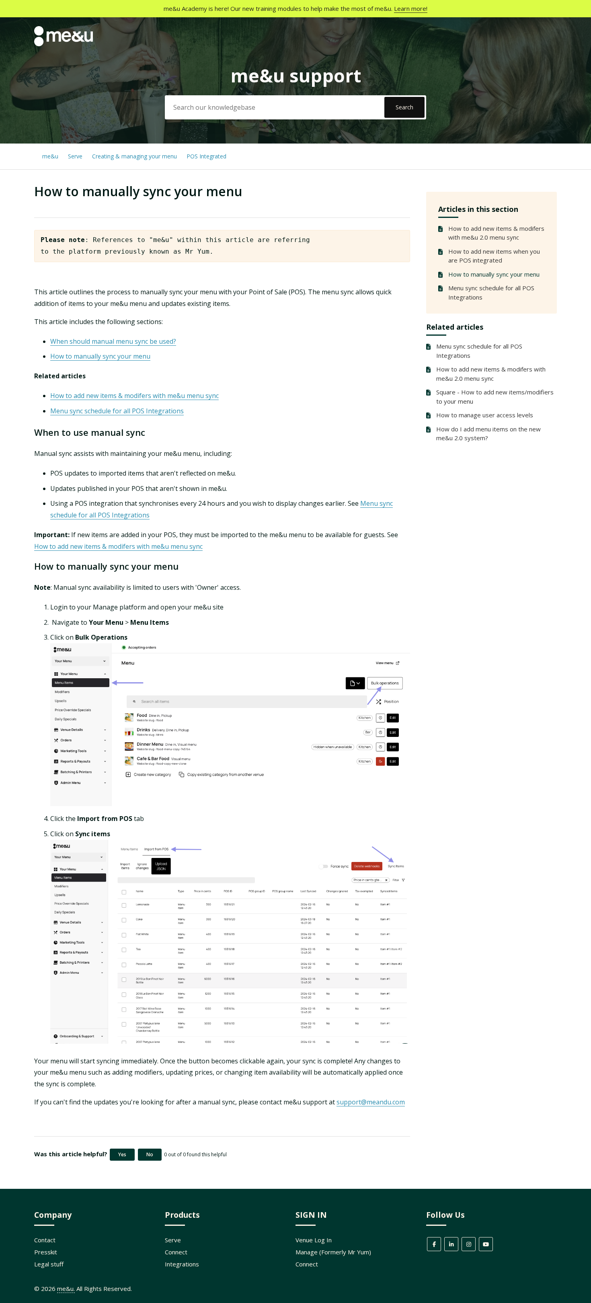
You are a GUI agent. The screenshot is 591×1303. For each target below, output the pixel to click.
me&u (50, 156)
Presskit (45, 1252)
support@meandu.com (371, 1102)
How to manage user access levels (484, 415)
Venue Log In (314, 1240)
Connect (176, 1252)
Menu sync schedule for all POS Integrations (491, 292)
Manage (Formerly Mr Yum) (333, 1252)
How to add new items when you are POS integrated (494, 256)
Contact (44, 1240)
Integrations (182, 1264)
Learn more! (410, 8)
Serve (75, 156)
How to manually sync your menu (494, 274)
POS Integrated (206, 156)
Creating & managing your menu (135, 156)
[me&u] (63, 44)
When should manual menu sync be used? (113, 341)
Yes (122, 1154)
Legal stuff (49, 1264)
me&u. (66, 1289)
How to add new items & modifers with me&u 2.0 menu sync (496, 233)
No (149, 1154)
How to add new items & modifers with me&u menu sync (134, 395)
